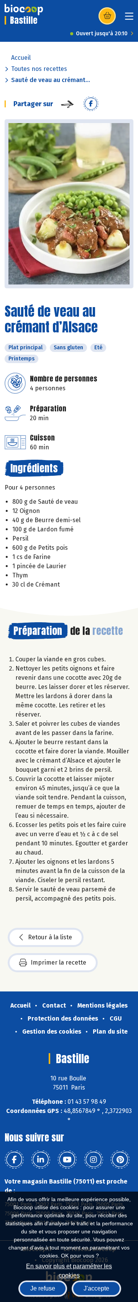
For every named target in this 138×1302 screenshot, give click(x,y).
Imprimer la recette (58, 962)
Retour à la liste (50, 937)
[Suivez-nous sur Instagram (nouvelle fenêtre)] (93, 1159)
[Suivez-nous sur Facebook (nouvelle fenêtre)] (14, 1159)
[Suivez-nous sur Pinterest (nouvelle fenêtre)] (120, 1159)
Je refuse (42, 1288)
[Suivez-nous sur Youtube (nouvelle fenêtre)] (67, 1159)
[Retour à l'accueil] (24, 9)
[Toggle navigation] (129, 18)
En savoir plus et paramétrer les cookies (69, 1270)
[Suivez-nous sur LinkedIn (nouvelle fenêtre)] (40, 1159)
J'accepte (96, 1288)
